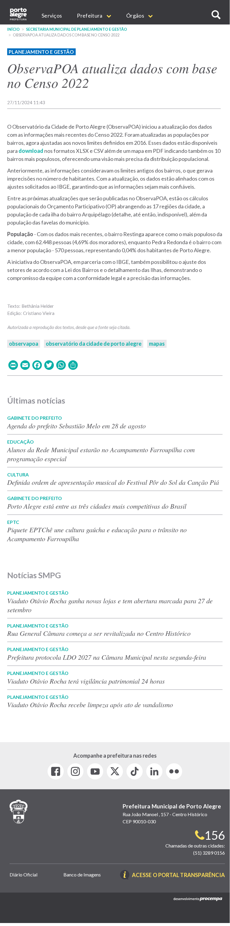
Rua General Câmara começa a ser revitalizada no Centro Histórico (99, 633)
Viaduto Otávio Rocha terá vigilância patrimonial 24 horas (86, 680)
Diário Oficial (23, 874)
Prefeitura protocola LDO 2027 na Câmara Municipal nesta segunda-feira (106, 657)
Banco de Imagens (82, 874)
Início (13, 29)
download (31, 150)
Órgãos (135, 15)
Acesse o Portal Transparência (178, 875)
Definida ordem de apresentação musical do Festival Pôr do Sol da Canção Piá (113, 482)
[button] (216, 14)
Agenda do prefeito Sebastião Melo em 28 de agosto (76, 425)
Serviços (52, 15)
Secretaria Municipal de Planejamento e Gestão (76, 29)
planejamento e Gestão (41, 52)
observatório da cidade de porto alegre (93, 343)
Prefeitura (90, 15)
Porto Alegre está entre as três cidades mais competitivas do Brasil (98, 506)
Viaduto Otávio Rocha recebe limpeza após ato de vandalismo (90, 704)
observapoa (23, 343)
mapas (157, 343)
